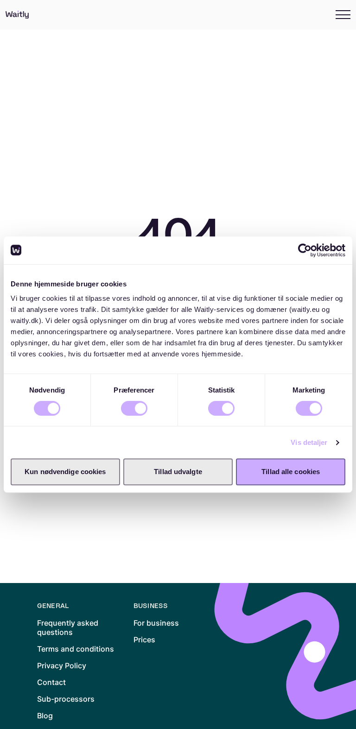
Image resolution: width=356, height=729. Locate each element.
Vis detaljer (309, 442)
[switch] (134, 408)
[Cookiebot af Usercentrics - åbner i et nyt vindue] (304, 250)
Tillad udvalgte (178, 471)
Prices (144, 639)
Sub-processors (66, 699)
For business (156, 623)
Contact (51, 682)
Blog (45, 715)
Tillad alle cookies (290, 471)
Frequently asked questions (67, 627)
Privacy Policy (61, 665)
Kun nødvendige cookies (65, 471)
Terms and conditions (75, 648)
